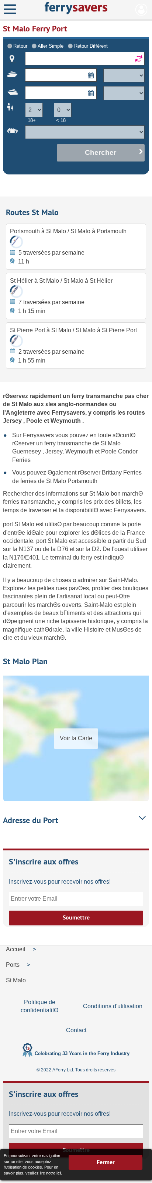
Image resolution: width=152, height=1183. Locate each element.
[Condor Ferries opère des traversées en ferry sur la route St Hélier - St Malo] (16, 291)
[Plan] (12, 58)
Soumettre (76, 917)
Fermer (106, 1162)
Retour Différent (91, 46)
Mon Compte (141, 9)
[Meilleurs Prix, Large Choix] (75, 8)
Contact (76, 1030)
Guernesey (27, 451)
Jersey (13, 421)
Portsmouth (82, 481)
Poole (35, 421)
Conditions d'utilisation (112, 1006)
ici (58, 1173)
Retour (20, 46)
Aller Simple (50, 46)
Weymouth (66, 421)
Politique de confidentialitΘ (39, 1006)
